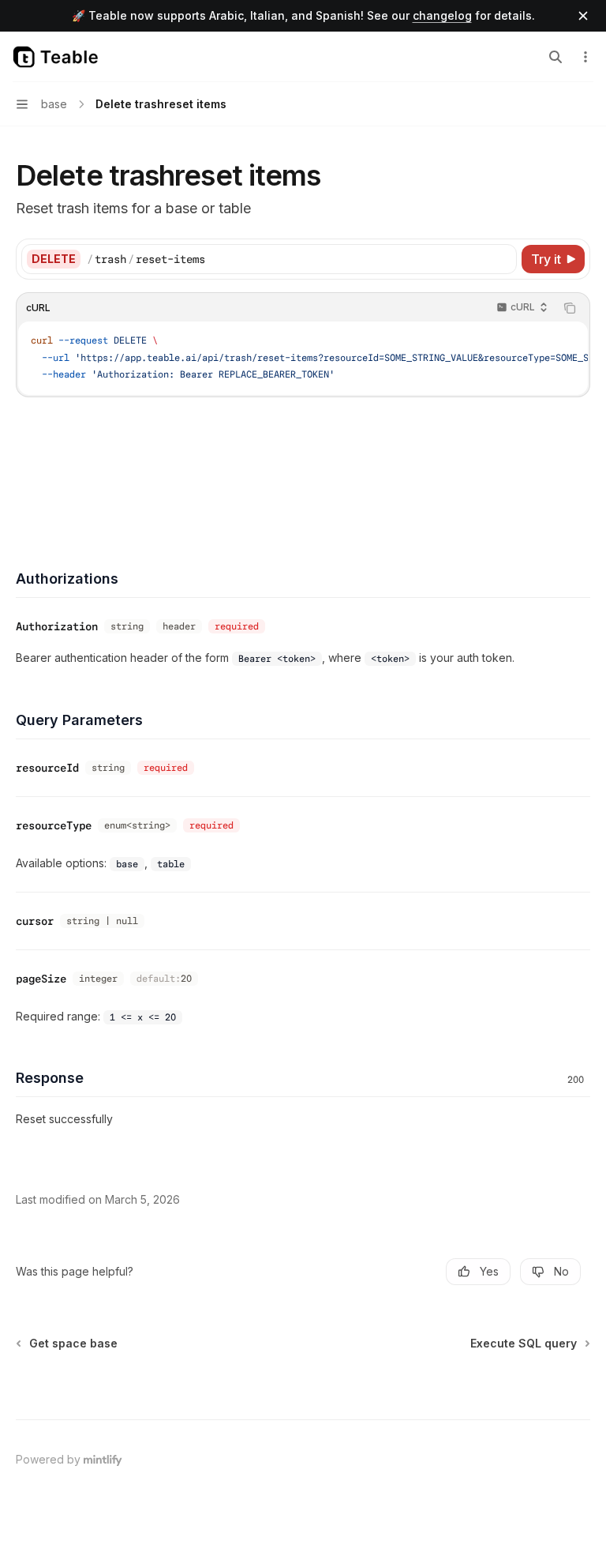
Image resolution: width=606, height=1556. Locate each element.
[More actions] (585, 57)
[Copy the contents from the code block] (569, 308)
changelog (442, 15)
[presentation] (303, 358)
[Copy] (502, 259)
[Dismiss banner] (583, 16)
